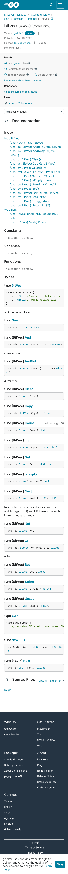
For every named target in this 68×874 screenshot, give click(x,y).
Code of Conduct (47, 787)
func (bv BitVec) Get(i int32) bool (32, 176)
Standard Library (14, 759)
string (46, 588)
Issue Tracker (45, 770)
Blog (39, 765)
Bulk (15, 616)
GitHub (8, 806)
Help (40, 745)
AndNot (30, 361)
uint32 (21, 299)
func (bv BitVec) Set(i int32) (28, 197)
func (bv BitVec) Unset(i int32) (30, 205)
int (43, 430)
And (28, 337)
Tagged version (16, 74)
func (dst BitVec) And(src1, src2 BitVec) (36, 146)
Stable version (46, 74)
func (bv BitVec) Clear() (25, 159)
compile (18, 18)
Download (43, 759)
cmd (6, 18)
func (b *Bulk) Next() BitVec (28, 222)
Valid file (17, 63)
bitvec (45, 18)
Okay (60, 864)
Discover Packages (15, 14)
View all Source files (50, 680)
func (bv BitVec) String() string (30, 201)
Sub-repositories (13, 765)
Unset (29, 598)
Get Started (46, 722)
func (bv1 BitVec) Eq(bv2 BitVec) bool (35, 172)
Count (29, 423)
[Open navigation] (60, 4)
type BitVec (11, 138)
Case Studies (11, 734)
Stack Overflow (46, 739)
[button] (5, 63)
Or (26, 540)
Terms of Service (34, 847)
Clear (29, 389)
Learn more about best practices (22, 80)
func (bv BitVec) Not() (24, 188)
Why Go (10, 722)
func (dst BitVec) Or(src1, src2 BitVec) (35, 193)
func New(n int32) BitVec (26, 142)
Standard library (40, 14)
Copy (29, 406)
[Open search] (51, 5)
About (41, 753)
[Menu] (34, 111)
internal (32, 18)
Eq (27, 440)
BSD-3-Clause (22, 42)
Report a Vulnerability (19, 103)
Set (27, 564)
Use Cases (10, 728)
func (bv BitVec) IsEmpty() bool (30, 180)
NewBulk (18, 640)
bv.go (8, 690)
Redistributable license (20, 68)
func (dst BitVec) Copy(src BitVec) (32, 163)
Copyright (34, 842)
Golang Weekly (12, 829)
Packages (11, 753)
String (29, 581)
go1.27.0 (14, 33)
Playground (43, 728)
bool (55, 447)
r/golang (9, 818)
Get (27, 457)
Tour (39, 734)
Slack (7, 812)
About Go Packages (15, 770)
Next (28, 491)
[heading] (14, 5)
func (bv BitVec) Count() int (28, 167)
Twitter (8, 801)
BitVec (17, 285)
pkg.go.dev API (13, 776)
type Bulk (10, 209)
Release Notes (45, 776)
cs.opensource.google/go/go (20, 91)
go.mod (18, 63)
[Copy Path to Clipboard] (51, 18)
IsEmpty (31, 474)
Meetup (8, 823)
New (15, 320)
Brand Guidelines (46, 781)
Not (27, 523)
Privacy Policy (35, 852)
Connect (10, 795)
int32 (17, 296)
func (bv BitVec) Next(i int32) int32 (33, 184)
